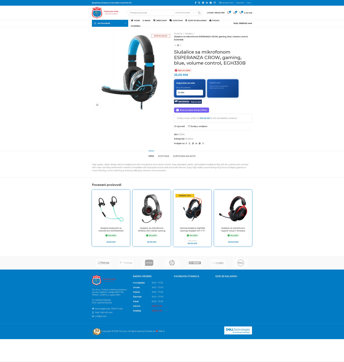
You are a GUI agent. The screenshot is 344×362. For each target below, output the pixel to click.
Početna (178, 33)
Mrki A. (161, 331)
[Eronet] (194, 263)
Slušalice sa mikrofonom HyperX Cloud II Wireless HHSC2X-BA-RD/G (233, 231)
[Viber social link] (215, 3)
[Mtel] (149, 263)
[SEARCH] (199, 13)
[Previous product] (175, 45)
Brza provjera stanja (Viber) (192, 110)
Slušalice (189, 33)
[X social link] (199, 3)
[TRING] (103, 263)
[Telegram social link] (211, 3)
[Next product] (180, 45)
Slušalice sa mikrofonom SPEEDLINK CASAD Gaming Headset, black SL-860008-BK (151, 231)
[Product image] (152, 209)
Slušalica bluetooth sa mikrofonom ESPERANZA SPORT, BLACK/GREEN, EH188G (110, 232)
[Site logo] (108, 12)
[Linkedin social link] (207, 3)
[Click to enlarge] (97, 105)
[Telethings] (126, 263)
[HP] (172, 263)
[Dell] (240, 263)
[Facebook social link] (195, 3)
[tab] (151, 155)
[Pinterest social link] (203, 3)
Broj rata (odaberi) (183, 88)
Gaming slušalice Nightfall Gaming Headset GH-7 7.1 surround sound (192, 231)
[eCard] (217, 263)
